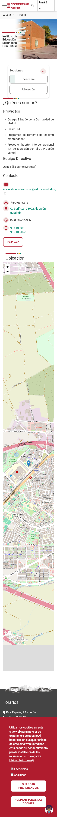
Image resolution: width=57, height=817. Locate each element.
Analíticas (20, 775)
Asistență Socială (43, 15)
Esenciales (21, 769)
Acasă (7, 15)
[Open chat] (49, 809)
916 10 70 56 (18, 232)
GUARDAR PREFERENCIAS (28, 786)
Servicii (21, 15)
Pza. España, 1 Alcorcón (21, 712)
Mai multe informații (21, 760)
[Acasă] (8, 5)
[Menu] (4, 6)
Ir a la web (13, 242)
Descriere (28, 79)
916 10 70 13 (18, 228)
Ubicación (28, 89)
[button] (29, 463)
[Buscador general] (33, 5)
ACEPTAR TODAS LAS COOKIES (29, 802)
